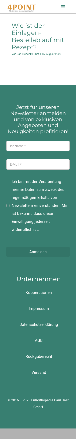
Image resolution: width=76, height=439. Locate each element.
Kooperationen (39, 292)
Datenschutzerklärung (38, 324)
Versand (38, 372)
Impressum (39, 308)
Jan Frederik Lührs (28, 54)
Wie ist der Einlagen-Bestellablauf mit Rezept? (38, 36)
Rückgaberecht (39, 356)
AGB (39, 340)
